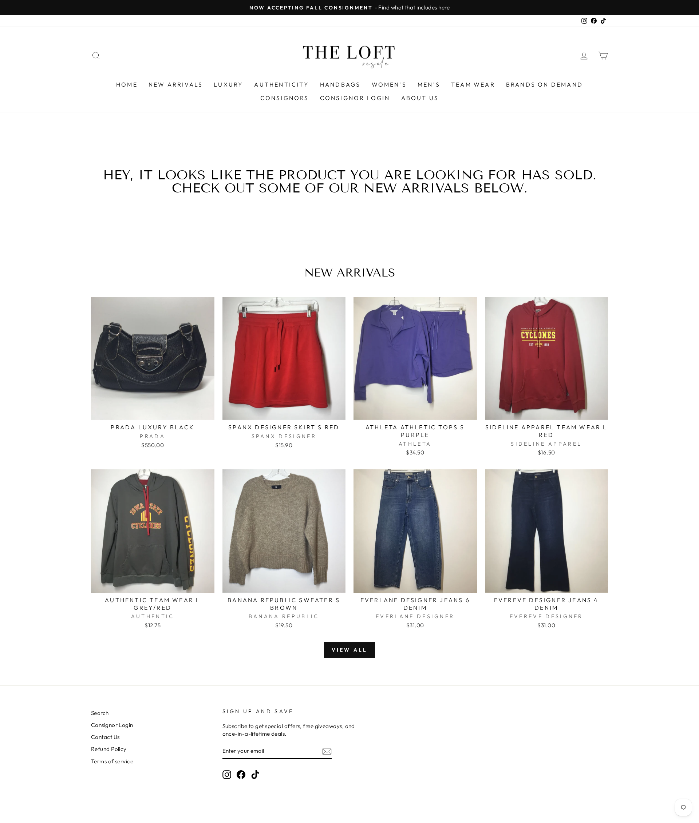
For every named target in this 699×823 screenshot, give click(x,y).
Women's (389, 84)
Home (127, 84)
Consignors (284, 98)
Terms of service (112, 761)
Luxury (228, 84)
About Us (420, 98)
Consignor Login (355, 98)
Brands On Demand (544, 84)
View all (350, 650)
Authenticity (281, 84)
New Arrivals (176, 84)
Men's (429, 84)
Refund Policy (109, 749)
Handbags (340, 84)
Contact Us (105, 736)
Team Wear (473, 84)
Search (100, 712)
